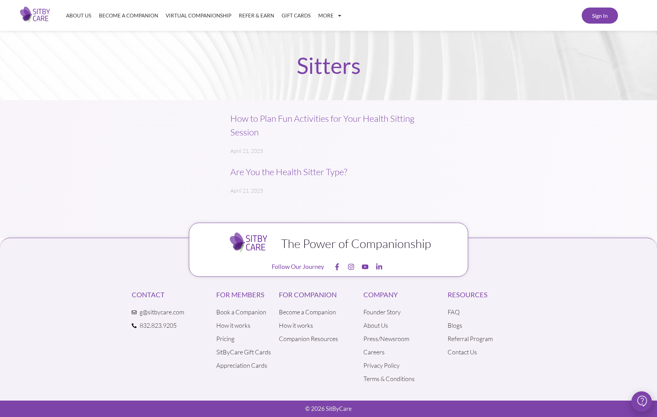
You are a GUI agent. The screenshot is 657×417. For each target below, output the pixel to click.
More (326, 15)
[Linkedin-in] (379, 267)
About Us (78, 15)
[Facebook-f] (337, 267)
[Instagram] (351, 267)
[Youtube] (365, 267)
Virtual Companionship (198, 15)
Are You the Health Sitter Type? (288, 171)
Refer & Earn (256, 15)
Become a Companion (128, 15)
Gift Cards (296, 15)
